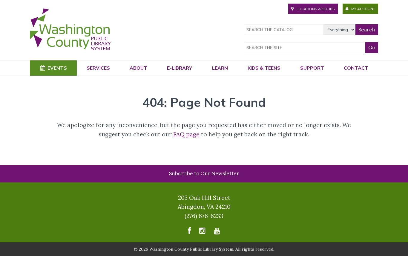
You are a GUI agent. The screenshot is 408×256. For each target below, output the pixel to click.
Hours (316, 9)
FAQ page (186, 134)
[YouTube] (217, 232)
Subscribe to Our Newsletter (204, 173)
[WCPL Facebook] (189, 232)
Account (363, 9)
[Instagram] (202, 232)
